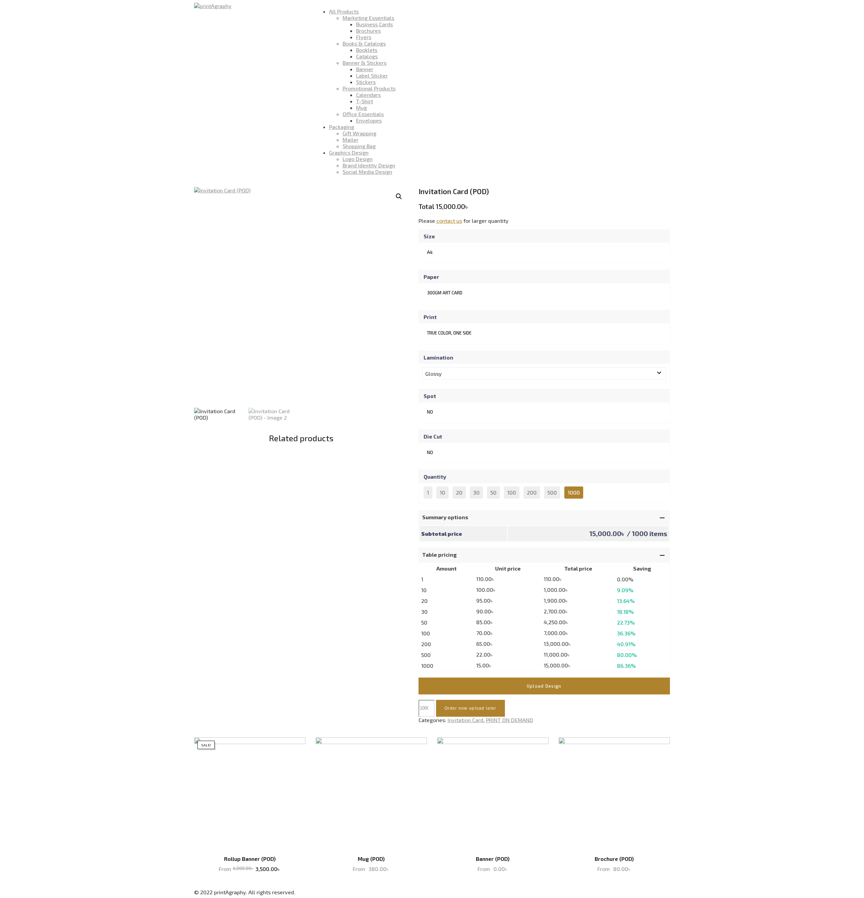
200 (532, 492)
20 (459, 492)
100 (511, 492)
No (430, 412)
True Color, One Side (449, 333)
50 (493, 492)
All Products (344, 11)
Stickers (366, 82)
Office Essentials (363, 114)
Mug (361, 107)
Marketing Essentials (368, 18)
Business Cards (374, 24)
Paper (431, 276)
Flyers (363, 37)
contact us (449, 220)
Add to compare (295, 747)
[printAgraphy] (213, 6)
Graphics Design (349, 152)
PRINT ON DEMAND (509, 720)
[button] (399, 196)
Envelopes (369, 120)
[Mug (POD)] (371, 793)
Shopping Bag (359, 146)
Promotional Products (369, 88)
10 (442, 492)
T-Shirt (364, 101)
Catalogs (367, 56)
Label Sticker (372, 75)
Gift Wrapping (359, 133)
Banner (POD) (493, 858)
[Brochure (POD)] (614, 793)
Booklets (366, 50)
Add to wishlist (282, 747)
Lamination (438, 357)
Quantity (435, 476)
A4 (430, 252)
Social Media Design (367, 171)
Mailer (350, 139)
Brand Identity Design (369, 165)
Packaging (341, 127)
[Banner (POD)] (492, 793)
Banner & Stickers (364, 62)
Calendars (368, 94)
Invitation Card (465, 720)
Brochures (368, 30)
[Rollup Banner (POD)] (249, 793)
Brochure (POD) (614, 858)
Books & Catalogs (364, 43)
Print (430, 317)
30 (476, 492)
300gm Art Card (444, 292)
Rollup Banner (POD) (250, 858)
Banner (364, 69)
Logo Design (358, 159)
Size (429, 236)
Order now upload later (470, 708)
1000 (574, 492)
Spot (430, 396)
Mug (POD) (371, 858)
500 (552, 492)
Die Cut (433, 436)
